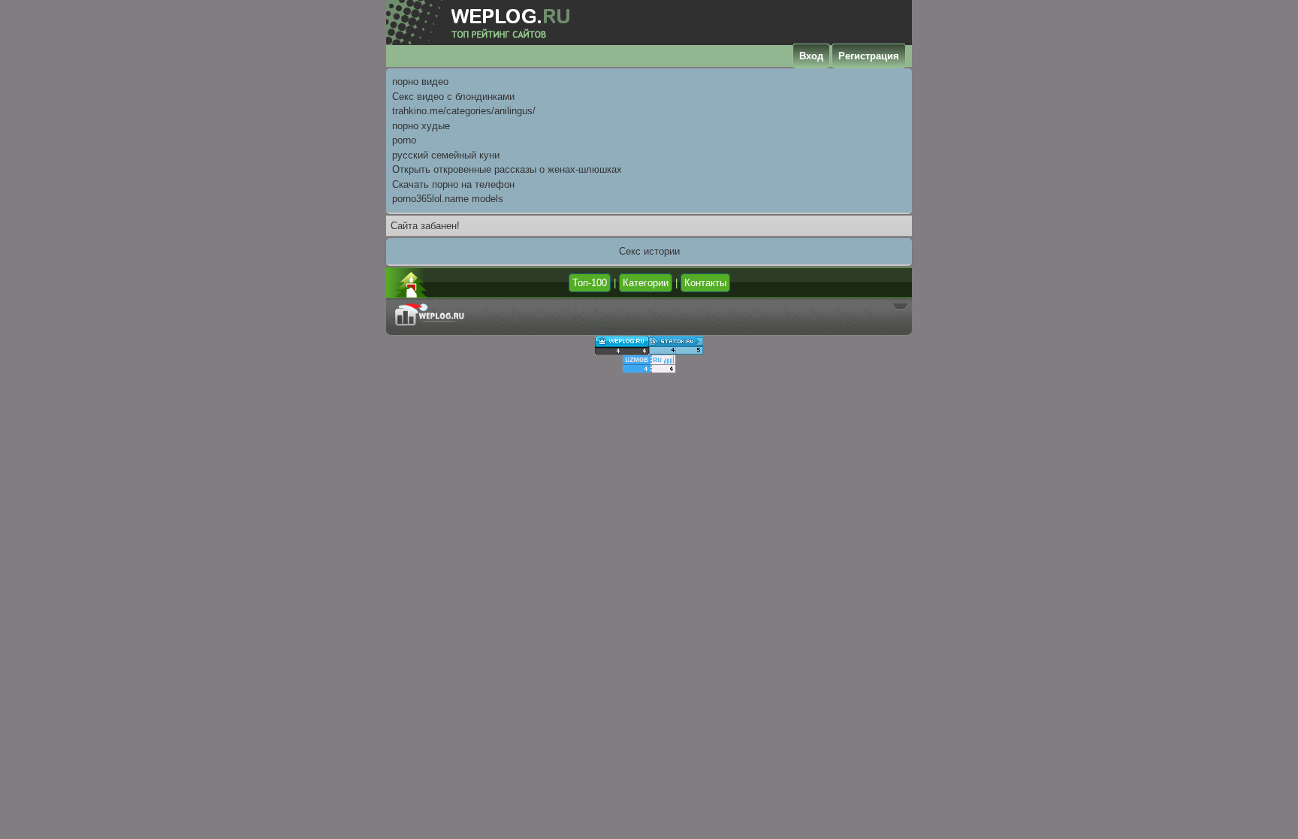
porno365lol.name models (447, 198)
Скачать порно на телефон (453, 184)
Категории (646, 282)
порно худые (421, 125)
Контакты (705, 282)
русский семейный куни (446, 155)
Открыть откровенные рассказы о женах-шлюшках (507, 169)
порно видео (420, 81)
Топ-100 (589, 282)
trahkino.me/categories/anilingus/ (464, 110)
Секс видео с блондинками (453, 96)
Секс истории (649, 251)
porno (404, 140)
